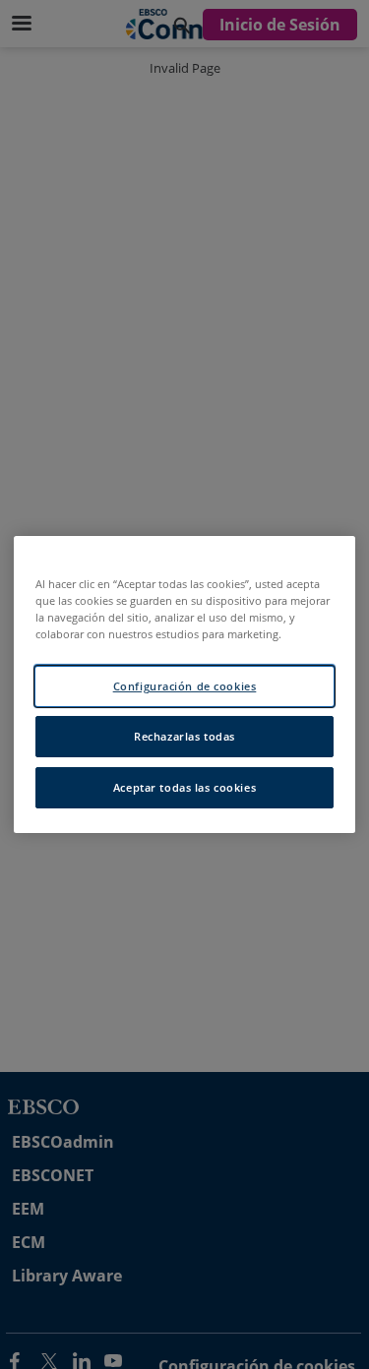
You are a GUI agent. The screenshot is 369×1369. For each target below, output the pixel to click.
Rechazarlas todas (184, 736)
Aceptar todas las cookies (184, 787)
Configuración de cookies (185, 686)
